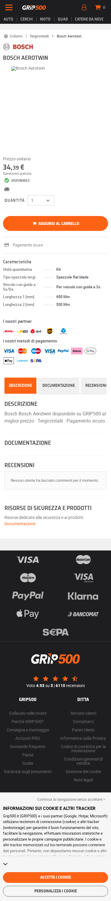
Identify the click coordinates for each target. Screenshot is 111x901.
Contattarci (83, 721)
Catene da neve (89, 19)
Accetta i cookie (55, 877)
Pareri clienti (83, 730)
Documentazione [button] (20, 523)
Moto (45, 19)
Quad (63, 19)
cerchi (26, 19)
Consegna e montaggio (28, 730)
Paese (27, 755)
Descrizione (20, 386)
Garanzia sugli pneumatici (28, 771)
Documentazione (58, 386)
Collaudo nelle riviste (27, 713)
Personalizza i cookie (55, 891)
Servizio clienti (83, 713)
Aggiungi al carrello (58, 224)
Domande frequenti (27, 746)
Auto (8, 19)
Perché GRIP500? (28, 721)
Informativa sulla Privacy (83, 738)
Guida (27, 763)
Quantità (14, 200)
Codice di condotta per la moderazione (83, 748)
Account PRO (27, 738)
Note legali (83, 780)
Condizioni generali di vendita (83, 761)
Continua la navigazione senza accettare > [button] (71, 799)
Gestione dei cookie (83, 771)
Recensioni (96, 386)
